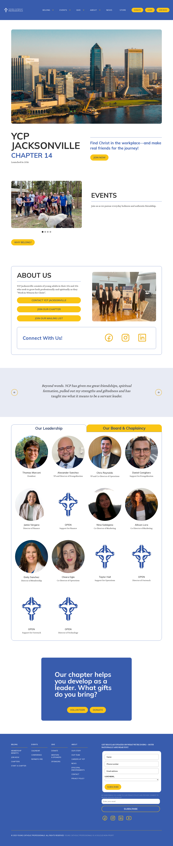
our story (76, 751)
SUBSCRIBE (113, 787)
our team (75, 755)
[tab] (49, 428)
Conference (36, 755)
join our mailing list (49, 318)
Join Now (163, 10)
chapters (15, 761)
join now (15, 757)
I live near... (110, 776)
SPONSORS (55, 761)
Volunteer (77, 709)
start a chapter (18, 766)
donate (54, 751)
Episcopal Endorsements (78, 769)
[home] (15, 10)
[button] (47, 10)
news (73, 763)
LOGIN (149, 10)
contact (75, 774)
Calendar (35, 751)
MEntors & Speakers (56, 756)
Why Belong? (23, 242)
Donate (137, 10)
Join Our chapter (49, 309)
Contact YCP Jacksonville (49, 300)
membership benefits (16, 752)
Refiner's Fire (37, 759)
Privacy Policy (77, 778)
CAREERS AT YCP (78, 759)
